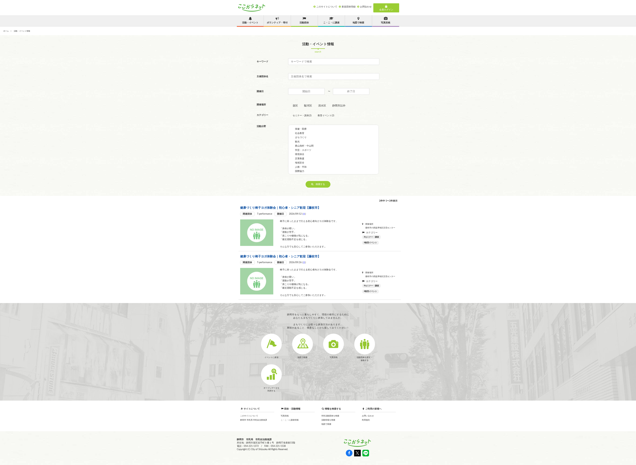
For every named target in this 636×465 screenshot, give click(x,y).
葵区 (295, 105)
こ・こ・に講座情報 (290, 420)
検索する (319, 184)
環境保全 (299, 154)
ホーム (6, 31)
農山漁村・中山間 (304, 146)
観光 (297, 142)
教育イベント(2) (326, 115)
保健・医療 (301, 129)
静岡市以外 (338, 105)
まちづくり (301, 137)
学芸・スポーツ (303, 150)
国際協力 (299, 171)
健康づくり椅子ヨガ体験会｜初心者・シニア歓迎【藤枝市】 (280, 207)
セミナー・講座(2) (302, 115)
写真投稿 (285, 416)
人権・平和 (301, 167)
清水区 (322, 105)
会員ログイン (386, 10)
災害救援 (299, 158)
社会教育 (299, 133)
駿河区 (308, 105)
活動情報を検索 (328, 420)
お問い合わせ (368, 416)
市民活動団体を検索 (330, 416)
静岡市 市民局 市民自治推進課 (253, 420)
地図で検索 (326, 424)
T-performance (264, 214)
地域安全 (299, 163)
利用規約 (366, 420)
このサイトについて (249, 416)
